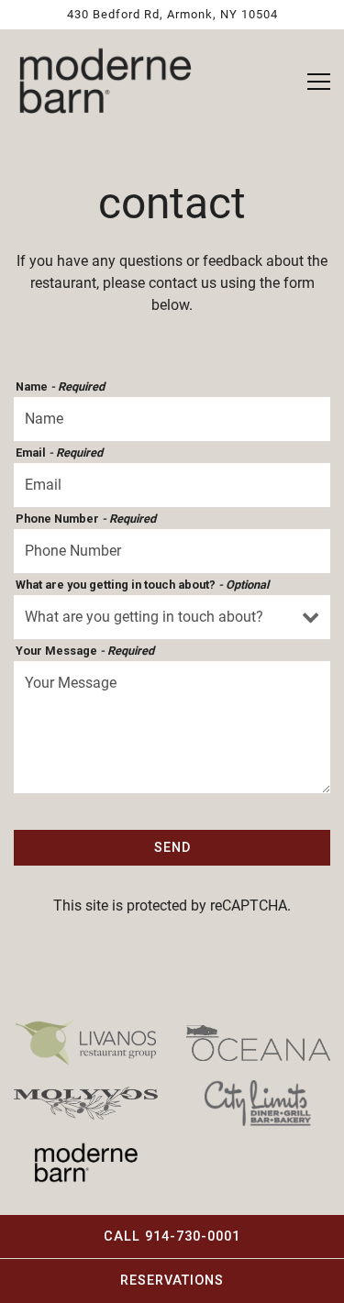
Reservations (172, 1280)
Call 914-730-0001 (172, 1236)
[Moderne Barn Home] (105, 81)
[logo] (86, 1042)
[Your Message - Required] (172, 727)
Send (172, 848)
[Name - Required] (172, 419)
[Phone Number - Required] (172, 551)
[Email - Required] (172, 485)
